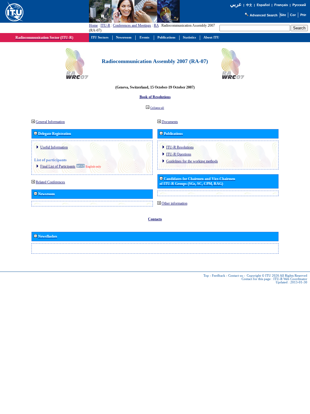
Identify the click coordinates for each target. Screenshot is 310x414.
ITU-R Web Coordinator (290, 279)
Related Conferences (50, 182)
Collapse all (157, 107)
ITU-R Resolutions (180, 147)
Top (206, 275)
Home (93, 25)
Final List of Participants (57, 166)
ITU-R (105, 25)
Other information (174, 203)
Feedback (218, 275)
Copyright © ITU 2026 (263, 275)
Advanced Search (264, 15)
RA (156, 25)
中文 (249, 5)
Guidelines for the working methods (192, 161)
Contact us (235, 275)
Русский (299, 5)
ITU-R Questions (178, 154)
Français (281, 5)
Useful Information (54, 147)
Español (263, 5)
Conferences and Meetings (132, 25)
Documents (170, 122)
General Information (50, 122)
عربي (236, 4)
